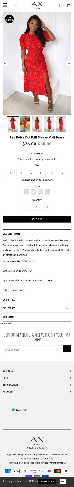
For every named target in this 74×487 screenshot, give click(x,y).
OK (62, 481)
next (68, 63)
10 (20, 172)
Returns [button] (9, 317)
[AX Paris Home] (37, 5)
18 (62, 172)
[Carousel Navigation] (37, 63)
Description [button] (11, 233)
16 (51, 172)
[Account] (15, 5)
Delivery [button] (9, 308)
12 (31, 172)
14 (41, 172)
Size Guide (47, 179)
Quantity (37, 199)
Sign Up (67, 348)
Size (37, 165)
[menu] (5, 5)
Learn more (47, 481)
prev (5, 63)
